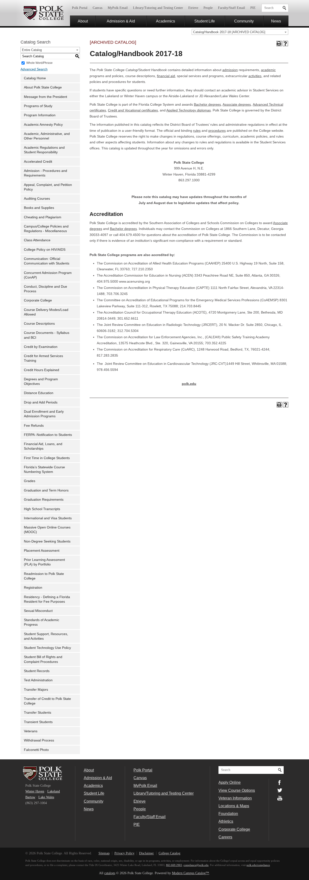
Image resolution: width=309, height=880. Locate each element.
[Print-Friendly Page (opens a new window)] (279, 43)
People (208, 8)
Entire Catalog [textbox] (32, 50)
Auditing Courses (37, 198)
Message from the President (45, 97)
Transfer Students (37, 712)
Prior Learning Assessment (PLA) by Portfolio (44, 562)
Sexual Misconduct (38, 611)
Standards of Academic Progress (41, 622)
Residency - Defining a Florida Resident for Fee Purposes (47, 599)
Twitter (279, 790)
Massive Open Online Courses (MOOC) (47, 530)
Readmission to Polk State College (44, 576)
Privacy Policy (124, 853)
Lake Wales (46, 797)
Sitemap (104, 853)
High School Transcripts (42, 509)
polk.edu (189, 384)
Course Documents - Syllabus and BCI (46, 335)
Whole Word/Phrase (39, 62)
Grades (29, 481)
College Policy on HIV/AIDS (44, 249)
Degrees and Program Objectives (41, 381)
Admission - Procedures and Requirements (45, 173)
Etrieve (193, 8)
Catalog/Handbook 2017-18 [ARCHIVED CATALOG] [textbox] (229, 32)
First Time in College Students (47, 458)
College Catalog (169, 853)
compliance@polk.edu (196, 865)
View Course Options (236, 790)
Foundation (228, 813)
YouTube (279, 798)
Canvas (97, 8)
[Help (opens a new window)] (285, 43)
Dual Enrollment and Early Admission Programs (44, 414)
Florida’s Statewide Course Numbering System (44, 469)
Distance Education (38, 393)
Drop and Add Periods (40, 402)
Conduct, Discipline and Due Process (45, 289)
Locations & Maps (233, 806)
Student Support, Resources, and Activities (46, 636)
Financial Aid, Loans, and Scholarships (43, 446)
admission (230, 70)
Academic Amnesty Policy (43, 124)
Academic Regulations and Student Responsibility (44, 150)
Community (244, 21)
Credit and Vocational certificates (133, 110)
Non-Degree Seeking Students (47, 541)
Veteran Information (235, 798)
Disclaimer (146, 853)
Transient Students (38, 722)
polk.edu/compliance (258, 865)
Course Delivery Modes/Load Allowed (46, 312)
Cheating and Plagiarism (42, 217)
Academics (165, 21)
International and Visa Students (48, 518)
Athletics (225, 821)
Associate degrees (237, 104)
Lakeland (53, 791)
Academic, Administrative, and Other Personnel (47, 136)
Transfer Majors (36, 689)
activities (254, 76)
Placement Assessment (41, 550)
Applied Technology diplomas (188, 110)
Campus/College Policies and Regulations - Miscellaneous (46, 229)
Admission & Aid (121, 21)
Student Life (204, 21)
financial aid (166, 76)
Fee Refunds (34, 425)
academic (268, 70)
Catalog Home (35, 78)
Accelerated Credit (38, 161)
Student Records (36, 671)
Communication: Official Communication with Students (46, 261)
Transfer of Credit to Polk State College (47, 701)
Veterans (30, 731)
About (83, 21)
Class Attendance (37, 240)
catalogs (109, 873)
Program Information (40, 115)
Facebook (279, 782)
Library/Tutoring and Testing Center (158, 8)
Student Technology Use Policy (47, 648)
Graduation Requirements (43, 499)
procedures (217, 130)
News (276, 21)
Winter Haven (34, 791)
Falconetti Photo (36, 750)
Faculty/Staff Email (231, 8)
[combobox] (240, 32)
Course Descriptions (39, 323)
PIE (253, 8)
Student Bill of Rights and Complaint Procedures (43, 659)
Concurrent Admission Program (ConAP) (48, 275)
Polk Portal (79, 8)
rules (197, 130)
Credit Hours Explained (41, 370)
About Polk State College (43, 87)
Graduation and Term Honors (46, 490)
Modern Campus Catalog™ (190, 873)
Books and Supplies (39, 208)
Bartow (30, 797)
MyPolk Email (118, 8)
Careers (225, 837)
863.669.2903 (174, 865)
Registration (33, 587)
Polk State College (43, 13)
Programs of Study (38, 106)
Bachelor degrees (207, 104)
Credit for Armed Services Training (43, 358)
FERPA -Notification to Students (48, 435)
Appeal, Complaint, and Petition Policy (48, 187)
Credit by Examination (40, 347)
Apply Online (229, 782)
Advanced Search (34, 69)
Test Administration (38, 680)
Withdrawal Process (39, 740)
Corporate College (38, 300)
